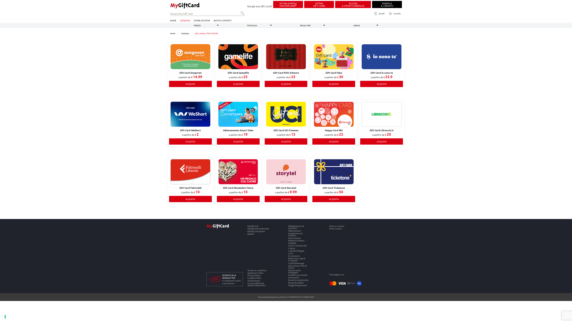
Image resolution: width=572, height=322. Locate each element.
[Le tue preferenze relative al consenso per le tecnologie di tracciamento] (5, 317)
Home (173, 20)
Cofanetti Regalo (296, 250)
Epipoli (250, 233)
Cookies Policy (254, 278)
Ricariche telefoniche (298, 280)
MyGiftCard (252, 226)
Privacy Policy (254, 275)
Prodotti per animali (297, 275)
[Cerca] (242, 14)
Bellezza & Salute (296, 240)
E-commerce (294, 256)
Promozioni (293, 277)
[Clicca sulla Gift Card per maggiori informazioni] (190, 56)
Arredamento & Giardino (295, 234)
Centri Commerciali (297, 245)
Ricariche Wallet (296, 282)
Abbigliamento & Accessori (296, 227)
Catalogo (185, 20)
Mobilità (292, 243)
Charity (291, 248)
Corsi (290, 253)
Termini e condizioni (256, 270)
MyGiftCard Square (256, 231)
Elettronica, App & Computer (296, 259)
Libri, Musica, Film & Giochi (297, 266)
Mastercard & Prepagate (294, 271)
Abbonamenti (294, 230)
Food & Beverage (296, 263)
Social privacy (253, 280)
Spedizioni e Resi (255, 272)
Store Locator (202, 20)
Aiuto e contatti (222, 20)
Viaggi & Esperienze (297, 285)
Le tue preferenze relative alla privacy (256, 284)
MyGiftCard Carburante (258, 228)
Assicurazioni (294, 238)
